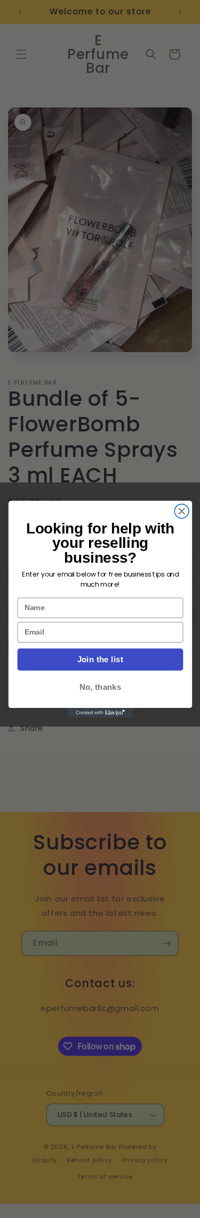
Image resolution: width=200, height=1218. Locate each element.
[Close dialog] (181, 511)
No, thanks (100, 686)
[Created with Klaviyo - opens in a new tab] (99, 713)
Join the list (100, 659)
